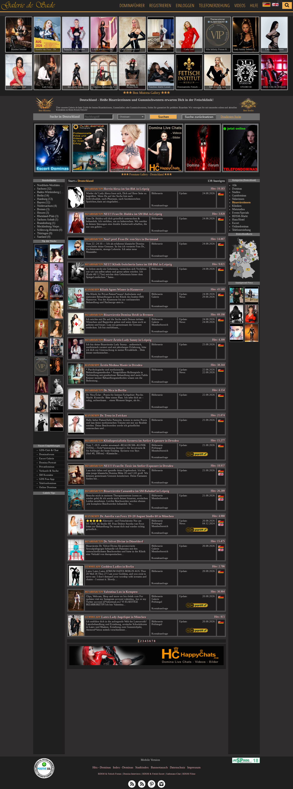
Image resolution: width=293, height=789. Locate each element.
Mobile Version (150, 760)
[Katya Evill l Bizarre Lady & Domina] (41, 412)
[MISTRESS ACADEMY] (41, 318)
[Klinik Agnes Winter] (76, 307)
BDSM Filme (188, 774)
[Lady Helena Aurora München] (274, 34)
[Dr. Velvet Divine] (76, 559)
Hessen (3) (43, 212)
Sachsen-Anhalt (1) (47, 219)
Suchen (163, 117)
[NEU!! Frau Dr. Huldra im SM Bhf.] (76, 232)
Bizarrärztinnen (241, 202)
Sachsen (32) (44, 188)
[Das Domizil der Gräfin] (56, 412)
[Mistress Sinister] (56, 280)
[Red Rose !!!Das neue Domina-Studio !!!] (56, 374)
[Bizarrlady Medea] (41, 299)
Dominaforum (46, 454)
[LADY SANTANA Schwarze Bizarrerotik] (251, 303)
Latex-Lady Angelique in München (123, 617)
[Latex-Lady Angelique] (76, 635)
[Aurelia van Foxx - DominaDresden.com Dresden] (47, 34)
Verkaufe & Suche (49, 470)
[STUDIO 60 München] (246, 72)
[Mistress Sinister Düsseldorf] (19, 34)
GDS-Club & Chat (48, 450)
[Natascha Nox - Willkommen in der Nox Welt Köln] (75, 34)
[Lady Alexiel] (41, 430)
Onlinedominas (240, 226)
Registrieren (160, 5)
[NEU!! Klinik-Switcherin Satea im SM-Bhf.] (76, 282)
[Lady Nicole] (236, 322)
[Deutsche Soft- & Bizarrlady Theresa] (41, 393)
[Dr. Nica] (76, 408)
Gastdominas (239, 195)
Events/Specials (240, 212)
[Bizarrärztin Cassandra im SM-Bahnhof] (76, 509)
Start (71, 180)
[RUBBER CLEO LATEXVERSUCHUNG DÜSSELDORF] (251, 341)
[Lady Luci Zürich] (189, 34)
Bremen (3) (43, 209)
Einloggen (185, 5)
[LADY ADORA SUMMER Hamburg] (104, 34)
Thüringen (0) (44, 233)
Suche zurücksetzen (199, 117)
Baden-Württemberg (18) (50, 192)
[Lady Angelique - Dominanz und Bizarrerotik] (56, 355)
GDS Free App (46, 479)
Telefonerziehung (214, 5)
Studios (236, 192)
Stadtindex (142, 767)
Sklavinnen (238, 199)
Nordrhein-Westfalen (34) (50, 185)
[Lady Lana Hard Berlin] (19, 72)
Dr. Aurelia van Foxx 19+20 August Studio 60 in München (137, 516)
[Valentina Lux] (76, 609)
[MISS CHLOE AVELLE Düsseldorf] (274, 72)
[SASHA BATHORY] (56, 393)
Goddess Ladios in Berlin (117, 566)
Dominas (237, 188)
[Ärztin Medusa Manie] (76, 383)
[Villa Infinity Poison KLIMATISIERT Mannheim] (217, 34)
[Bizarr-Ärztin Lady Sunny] (76, 357)
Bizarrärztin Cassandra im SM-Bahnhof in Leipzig (136, 491)
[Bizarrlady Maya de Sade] (41, 355)
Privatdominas (46, 466)
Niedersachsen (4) (47, 205)
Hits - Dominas (101, 767)
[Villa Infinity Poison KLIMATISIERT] (41, 374)
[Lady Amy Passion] (41, 280)
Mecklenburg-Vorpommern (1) (50, 226)
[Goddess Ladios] (76, 584)
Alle (234, 185)
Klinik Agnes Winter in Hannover (121, 289)
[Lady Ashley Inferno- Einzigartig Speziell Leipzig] (246, 34)
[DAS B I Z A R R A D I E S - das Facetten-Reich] (56, 299)
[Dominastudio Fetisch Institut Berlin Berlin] (189, 72)
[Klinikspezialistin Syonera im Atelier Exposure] (76, 458)
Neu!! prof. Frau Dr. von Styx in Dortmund (131, 239)
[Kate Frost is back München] (217, 72)
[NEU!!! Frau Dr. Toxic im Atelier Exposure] (76, 483)
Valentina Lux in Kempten (121, 591)
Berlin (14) (43, 195)
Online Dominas (47, 487)
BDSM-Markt (240, 216)
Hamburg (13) (45, 199)
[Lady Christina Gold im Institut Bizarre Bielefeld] (132, 34)
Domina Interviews (132, 774)
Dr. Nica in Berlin (115, 390)
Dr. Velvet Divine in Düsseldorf (123, 541)
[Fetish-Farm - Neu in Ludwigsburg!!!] (41, 261)
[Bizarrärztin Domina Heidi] (76, 332)
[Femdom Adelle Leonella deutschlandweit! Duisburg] (161, 72)
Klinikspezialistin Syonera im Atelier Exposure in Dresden (141, 440)
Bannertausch (159, 767)
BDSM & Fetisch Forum (109, 774)
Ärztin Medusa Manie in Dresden (121, 365)
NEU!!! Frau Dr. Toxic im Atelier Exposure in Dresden (138, 466)
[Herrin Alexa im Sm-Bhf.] (76, 206)
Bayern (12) (43, 202)
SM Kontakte (46, 474)
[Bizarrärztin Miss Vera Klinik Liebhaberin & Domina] (236, 341)
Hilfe (254, 5)
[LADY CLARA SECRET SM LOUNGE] (236, 303)
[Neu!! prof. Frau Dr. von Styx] (76, 257)
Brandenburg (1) (46, 223)
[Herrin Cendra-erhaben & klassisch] (56, 336)
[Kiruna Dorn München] (132, 72)
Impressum (194, 767)
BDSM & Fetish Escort (153, 774)
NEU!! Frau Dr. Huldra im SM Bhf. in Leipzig (133, 214)
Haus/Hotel (238, 219)
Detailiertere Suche (231, 116)
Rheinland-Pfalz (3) (47, 216)
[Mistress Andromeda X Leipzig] (104, 72)
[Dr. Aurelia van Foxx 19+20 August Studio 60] (76, 534)
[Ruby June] (41, 336)
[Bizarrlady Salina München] (75, 72)
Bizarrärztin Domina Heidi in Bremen (128, 314)
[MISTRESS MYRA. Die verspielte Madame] (56, 261)
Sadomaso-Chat (173, 774)
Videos (239, 5)
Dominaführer (132, 5)
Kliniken (236, 205)
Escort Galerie (46, 458)
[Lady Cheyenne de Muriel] (251, 322)
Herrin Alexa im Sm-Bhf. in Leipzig (126, 188)
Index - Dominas (123, 767)
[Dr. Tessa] (76, 433)
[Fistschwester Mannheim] (161, 34)
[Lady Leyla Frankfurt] (47, 72)
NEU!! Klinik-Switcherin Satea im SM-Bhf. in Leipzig (138, 264)
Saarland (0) (43, 236)
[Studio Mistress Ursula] (56, 318)
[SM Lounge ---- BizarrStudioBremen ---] (56, 430)
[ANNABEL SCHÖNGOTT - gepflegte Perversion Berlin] (128, 148)
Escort (235, 223)
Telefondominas (47, 483)
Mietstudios (238, 209)
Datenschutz (177, 767)
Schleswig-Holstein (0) (49, 229)
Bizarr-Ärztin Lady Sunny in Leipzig (128, 340)
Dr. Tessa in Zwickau (113, 415)
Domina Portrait (47, 462)
